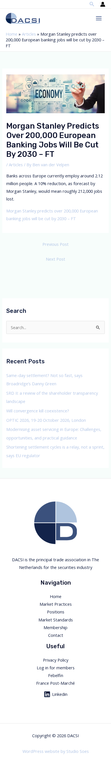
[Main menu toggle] (98, 18)
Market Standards (55, 620)
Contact (55, 635)
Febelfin (55, 675)
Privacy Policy (55, 660)
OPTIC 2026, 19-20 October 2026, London (46, 420)
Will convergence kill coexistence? (37, 411)
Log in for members (56, 667)
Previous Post (55, 244)
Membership (55, 627)
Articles (29, 34)
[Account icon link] (102, 4)
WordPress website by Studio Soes (55, 751)
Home (11, 34)
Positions (55, 612)
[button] (91, 4)
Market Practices (56, 604)
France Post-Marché (55, 683)
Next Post (55, 259)
